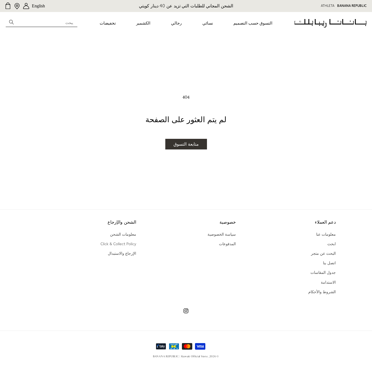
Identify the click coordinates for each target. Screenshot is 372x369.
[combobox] (41, 22)
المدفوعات (227, 244)
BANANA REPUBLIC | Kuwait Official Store (180, 356)
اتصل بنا (329, 263)
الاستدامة (328, 282)
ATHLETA (327, 6)
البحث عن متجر (323, 253)
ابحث (331, 244)
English (38, 6)
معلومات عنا (326, 234)
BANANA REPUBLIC (352, 6)
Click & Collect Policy (118, 244)
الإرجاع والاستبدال (122, 253)
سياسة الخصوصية (222, 234)
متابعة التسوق (186, 144)
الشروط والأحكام (322, 292)
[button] (252, 23)
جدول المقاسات (323, 272)
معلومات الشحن (123, 234)
